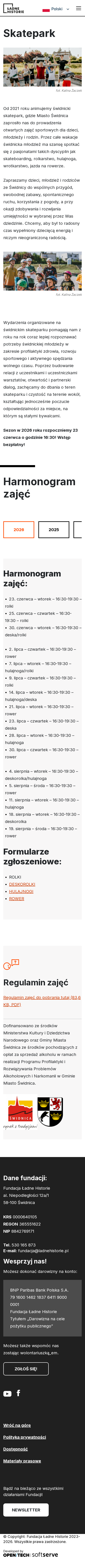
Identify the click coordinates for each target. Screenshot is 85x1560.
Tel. (19, 1245)
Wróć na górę (17, 1425)
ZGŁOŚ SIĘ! (26, 1368)
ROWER (16, 898)
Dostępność (15, 1449)
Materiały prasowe (22, 1460)
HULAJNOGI (21, 891)
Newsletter (26, 1510)
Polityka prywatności (24, 1437)
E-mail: (35, 1250)
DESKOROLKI (22, 884)
